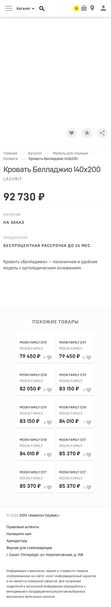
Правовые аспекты (22, 527)
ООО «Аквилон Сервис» (39, 515)
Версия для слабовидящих (29, 548)
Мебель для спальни (70, 153)
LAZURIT (12, 179)
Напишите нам (18, 534)
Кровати (10, 159)
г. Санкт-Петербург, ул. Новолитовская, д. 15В (44, 555)
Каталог (35, 153)
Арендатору (16, 541)
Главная (10, 153)
